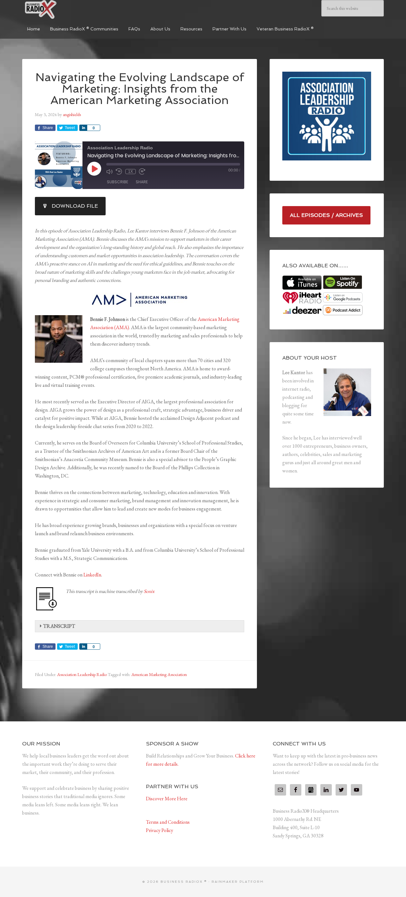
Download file (75, 206)
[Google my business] (311, 790)
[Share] (83, 128)
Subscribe (117, 182)
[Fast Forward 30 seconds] (142, 171)
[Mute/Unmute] (109, 171)
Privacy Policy (159, 830)
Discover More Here (166, 798)
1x (130, 171)
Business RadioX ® (69, 9)
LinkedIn (92, 574)
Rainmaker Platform (238, 881)
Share (142, 182)
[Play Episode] (94, 169)
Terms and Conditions (168, 822)
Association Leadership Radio (82, 674)
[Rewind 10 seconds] (119, 171)
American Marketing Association (159, 674)
